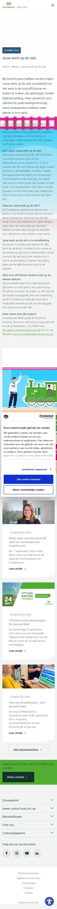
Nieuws (15, 66)
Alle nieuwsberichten (26, 749)
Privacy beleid (28, 883)
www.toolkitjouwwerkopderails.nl (21, 124)
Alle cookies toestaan (28, 479)
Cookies (28, 893)
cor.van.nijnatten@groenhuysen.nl (33, 334)
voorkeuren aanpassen (34, 469)
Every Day (34, 902)
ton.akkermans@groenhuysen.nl (21, 330)
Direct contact (15, 777)
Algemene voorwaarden (28, 878)
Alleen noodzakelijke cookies (28, 489)
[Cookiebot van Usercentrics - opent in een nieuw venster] (40, 417)
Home (5, 66)
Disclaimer (28, 888)
